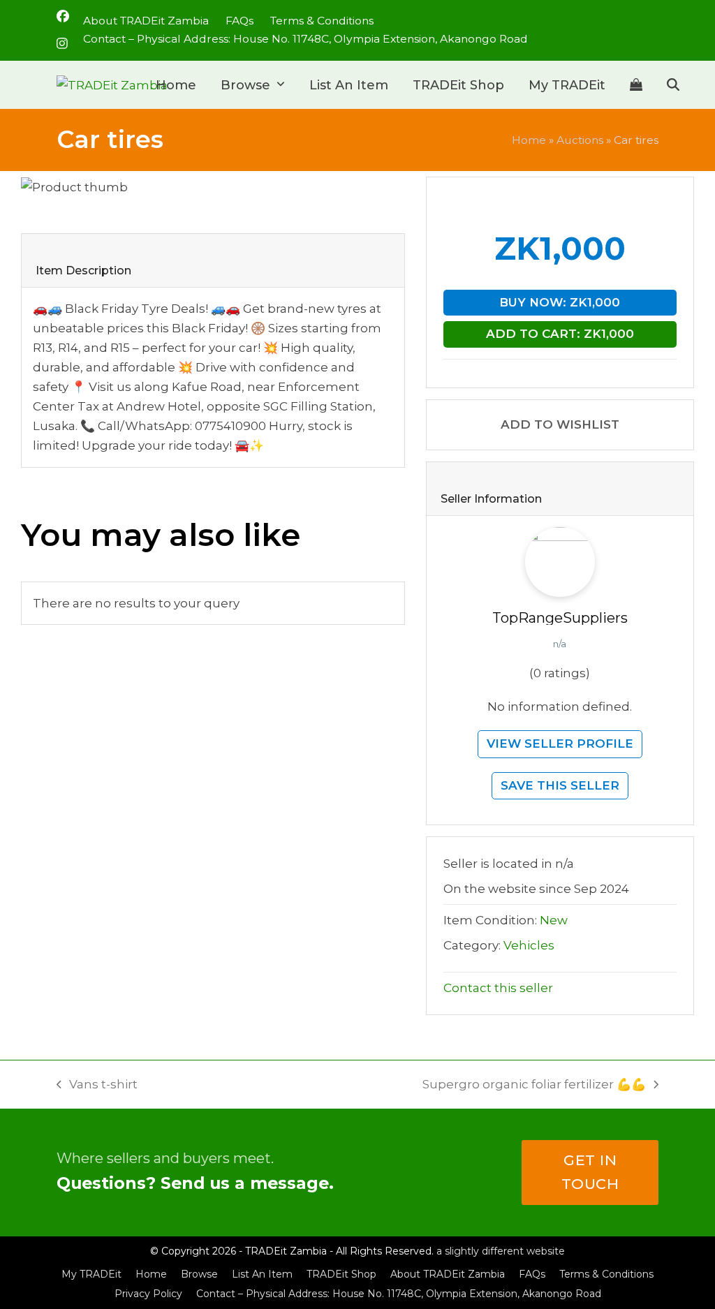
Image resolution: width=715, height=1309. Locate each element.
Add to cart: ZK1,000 (560, 334)
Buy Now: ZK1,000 (559, 302)
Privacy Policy (148, 1293)
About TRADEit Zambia (447, 1274)
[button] (636, 85)
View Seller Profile (560, 743)
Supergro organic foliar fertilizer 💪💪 (534, 1085)
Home (529, 140)
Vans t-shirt (97, 1085)
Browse (199, 1274)
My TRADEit (91, 1274)
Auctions (579, 140)
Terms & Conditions (606, 1274)
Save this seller (560, 785)
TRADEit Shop (341, 1274)
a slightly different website (500, 1251)
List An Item (262, 1274)
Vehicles (528, 945)
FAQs (532, 1274)
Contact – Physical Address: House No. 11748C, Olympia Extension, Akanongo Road (398, 1293)
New (554, 920)
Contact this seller (498, 988)
